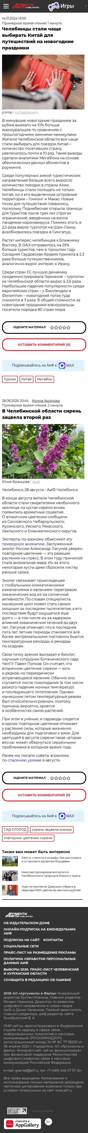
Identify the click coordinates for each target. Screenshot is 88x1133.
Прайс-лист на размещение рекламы (40, 953)
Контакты (53, 940)
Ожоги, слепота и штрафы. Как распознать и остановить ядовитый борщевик (51, 859)
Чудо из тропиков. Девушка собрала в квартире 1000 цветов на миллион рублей (51, 888)
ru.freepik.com (26, 112)
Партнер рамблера (42, 1111)
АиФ (36, 482)
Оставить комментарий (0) (44, 345)
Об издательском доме (27, 923)
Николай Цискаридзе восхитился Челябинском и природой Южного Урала (50, 873)
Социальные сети (21, 946)
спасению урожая (25, 760)
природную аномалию (23, 544)
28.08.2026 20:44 (15, 401)
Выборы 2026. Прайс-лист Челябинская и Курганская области (41, 971)
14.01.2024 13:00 (14, 18)
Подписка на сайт (22, 940)
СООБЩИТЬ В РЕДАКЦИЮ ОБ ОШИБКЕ (37, 980)
